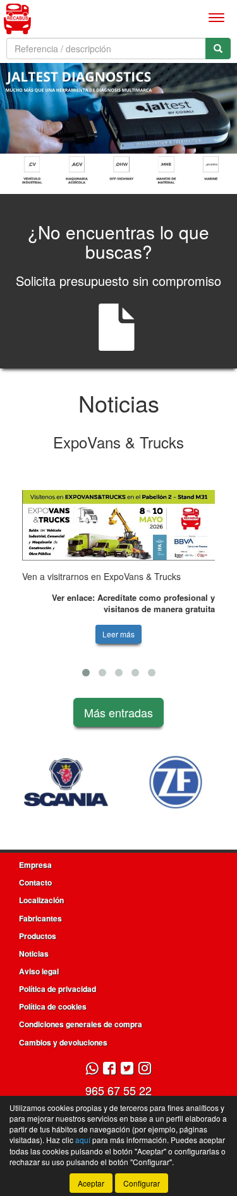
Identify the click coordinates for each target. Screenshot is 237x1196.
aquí (82, 1139)
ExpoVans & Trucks (118, 442)
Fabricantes (40, 918)
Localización (41, 900)
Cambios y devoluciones (63, 1042)
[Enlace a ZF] (167, 782)
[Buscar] (218, 48)
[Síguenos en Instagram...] (145, 1069)
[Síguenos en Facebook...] (109, 1069)
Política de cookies (53, 1006)
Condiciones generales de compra (80, 1024)
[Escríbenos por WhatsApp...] (92, 1069)
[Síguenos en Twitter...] (127, 1069)
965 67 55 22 (118, 1090)
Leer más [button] (118, 634)
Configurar (141, 1183)
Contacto (35, 882)
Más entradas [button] (118, 712)
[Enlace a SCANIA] (58, 782)
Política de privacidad (57, 988)
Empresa (35, 864)
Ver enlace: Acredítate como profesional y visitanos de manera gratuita (133, 603)
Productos (37, 936)
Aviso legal (39, 971)
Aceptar (91, 1183)
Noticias (34, 953)
